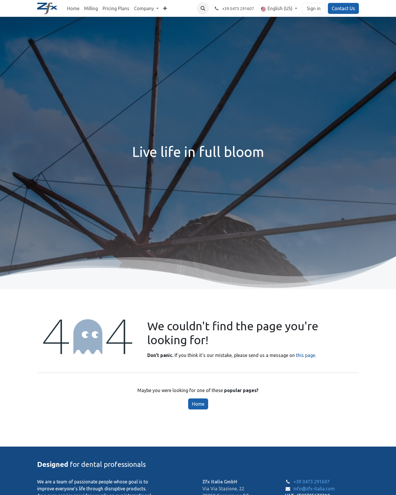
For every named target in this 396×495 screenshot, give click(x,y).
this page (305, 355)
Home (198, 404)
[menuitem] (73, 8)
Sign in (314, 8)
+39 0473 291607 (311, 481)
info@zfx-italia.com (314, 488)
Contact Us (343, 8)
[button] (203, 8)
